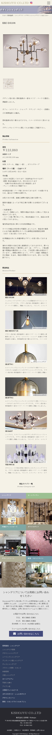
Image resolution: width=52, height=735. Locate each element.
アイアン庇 (6, 686)
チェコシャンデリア (9, 664)
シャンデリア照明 (8, 649)
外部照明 (5, 671)
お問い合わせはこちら (28, 634)
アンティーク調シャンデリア (12, 660)
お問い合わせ (41, 730)
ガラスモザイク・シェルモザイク (14, 694)
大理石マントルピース (10, 690)
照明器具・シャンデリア (11, 646)
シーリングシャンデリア (11, 657)
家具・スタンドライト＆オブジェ (14, 702)
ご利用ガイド (17, 730)
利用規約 (32, 730)
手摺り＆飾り (7, 683)
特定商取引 (25, 730)
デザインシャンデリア (10, 653)
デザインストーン (8, 698)
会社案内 (9, 730)
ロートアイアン (7, 679)
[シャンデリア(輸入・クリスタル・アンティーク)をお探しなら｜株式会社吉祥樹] (14, 3)
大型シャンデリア (8, 675)
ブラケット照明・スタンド (11, 668)
